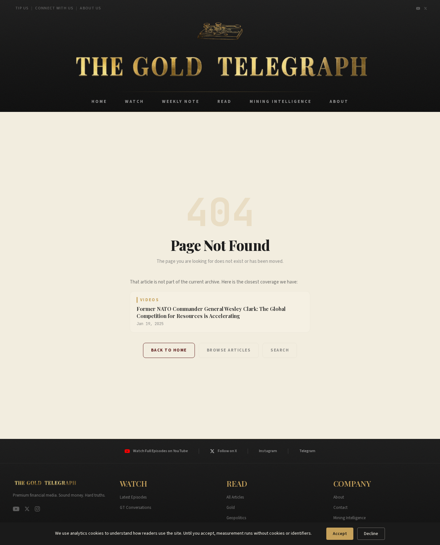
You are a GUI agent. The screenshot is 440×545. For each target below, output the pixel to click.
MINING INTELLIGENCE (280, 101)
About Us (90, 8)
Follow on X (227, 451)
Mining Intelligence (349, 518)
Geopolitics (236, 518)
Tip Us (22, 8)
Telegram (307, 451)
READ (224, 101)
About (338, 497)
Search (280, 350)
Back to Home (169, 350)
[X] (425, 8)
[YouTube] (418, 8)
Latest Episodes (133, 497)
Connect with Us (54, 8)
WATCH (134, 101)
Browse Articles (229, 350)
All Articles (235, 497)
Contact (340, 507)
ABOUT (339, 101)
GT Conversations (135, 507)
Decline (371, 533)
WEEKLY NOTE (180, 101)
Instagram (268, 451)
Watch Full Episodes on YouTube (160, 451)
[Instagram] (37, 508)
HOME (99, 101)
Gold (230, 507)
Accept (340, 533)
